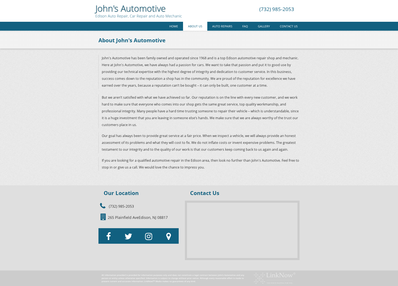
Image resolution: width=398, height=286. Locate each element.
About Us (195, 26)
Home (173, 26)
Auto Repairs (222, 26)
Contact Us (289, 26)
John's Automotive (130, 8)
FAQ (245, 26)
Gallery (264, 26)
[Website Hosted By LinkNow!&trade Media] (274, 278)
